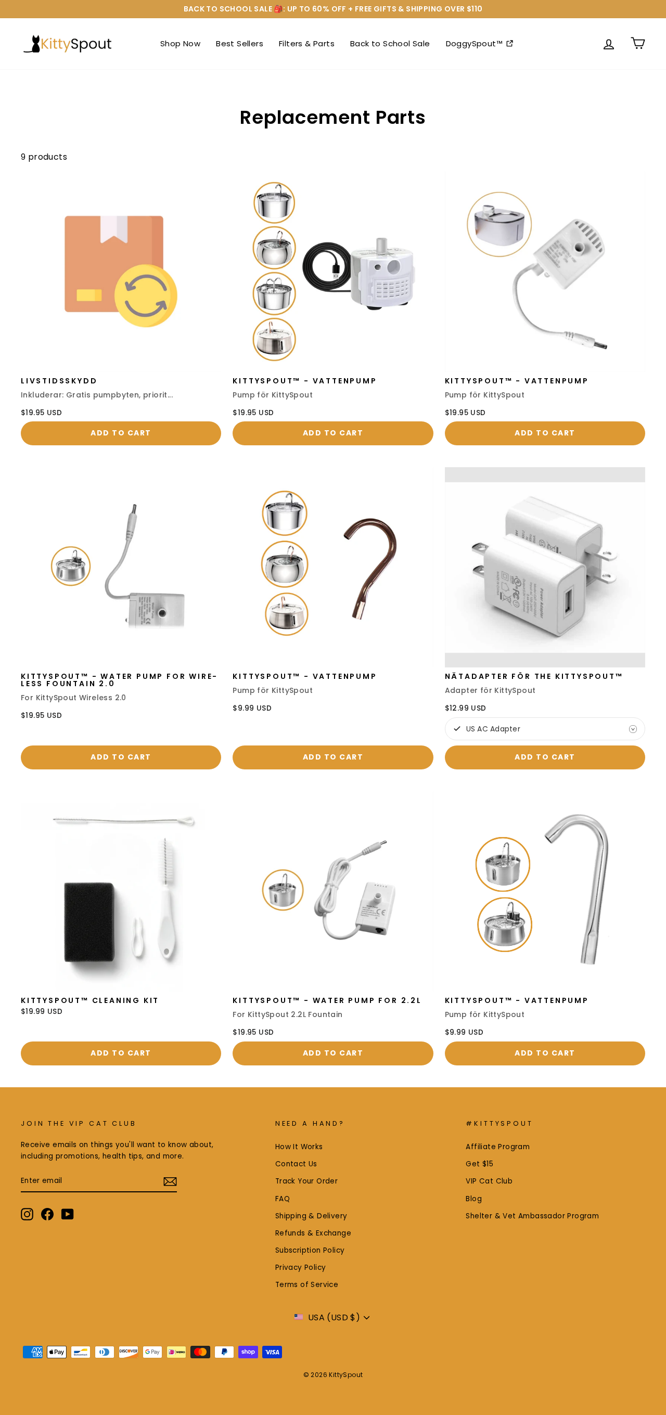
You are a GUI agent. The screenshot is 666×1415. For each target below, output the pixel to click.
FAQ (282, 1199)
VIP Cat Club (489, 1181)
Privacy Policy (300, 1267)
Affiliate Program (498, 1147)
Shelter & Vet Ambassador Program (532, 1216)
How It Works (299, 1147)
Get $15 (479, 1164)
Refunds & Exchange (313, 1233)
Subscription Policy (310, 1250)
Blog (474, 1199)
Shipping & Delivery (311, 1216)
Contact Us (296, 1164)
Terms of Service (306, 1285)
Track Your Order (306, 1181)
